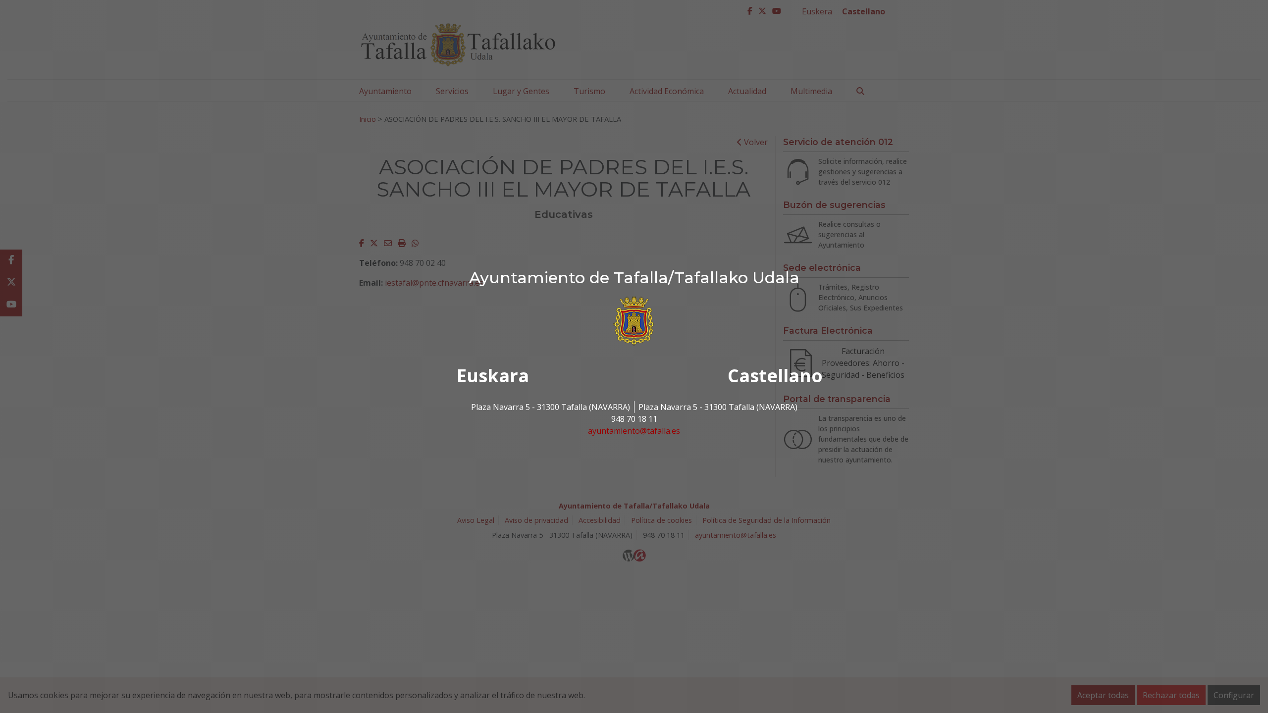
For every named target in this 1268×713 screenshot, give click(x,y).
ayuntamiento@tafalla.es (634, 430)
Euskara (493, 375)
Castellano (775, 375)
